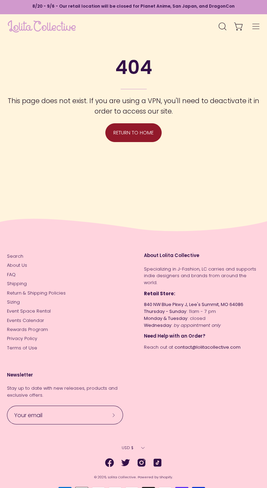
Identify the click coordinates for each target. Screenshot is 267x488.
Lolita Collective (122, 477)
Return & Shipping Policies (36, 293)
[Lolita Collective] (41, 26)
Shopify (166, 477)
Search (15, 256)
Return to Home (133, 132)
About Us (17, 265)
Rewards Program (27, 329)
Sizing (13, 302)
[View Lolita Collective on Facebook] (109, 462)
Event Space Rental (29, 311)
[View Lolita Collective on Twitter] (125, 462)
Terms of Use (22, 348)
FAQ (11, 275)
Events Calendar (25, 320)
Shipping (17, 284)
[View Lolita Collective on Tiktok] (157, 462)
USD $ (128, 447)
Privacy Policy (22, 338)
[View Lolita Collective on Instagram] (141, 462)
